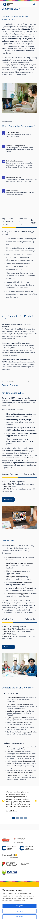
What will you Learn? (23, 221)
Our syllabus (33, 221)
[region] (19, 904)
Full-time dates (31, 619)
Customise (19, 911)
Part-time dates (30, 474)
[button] (13, 818)
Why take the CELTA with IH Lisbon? (7, 221)
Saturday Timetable (10, 474)
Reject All (19, 917)
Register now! (8, 499)
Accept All (19, 906)
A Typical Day (7, 619)
